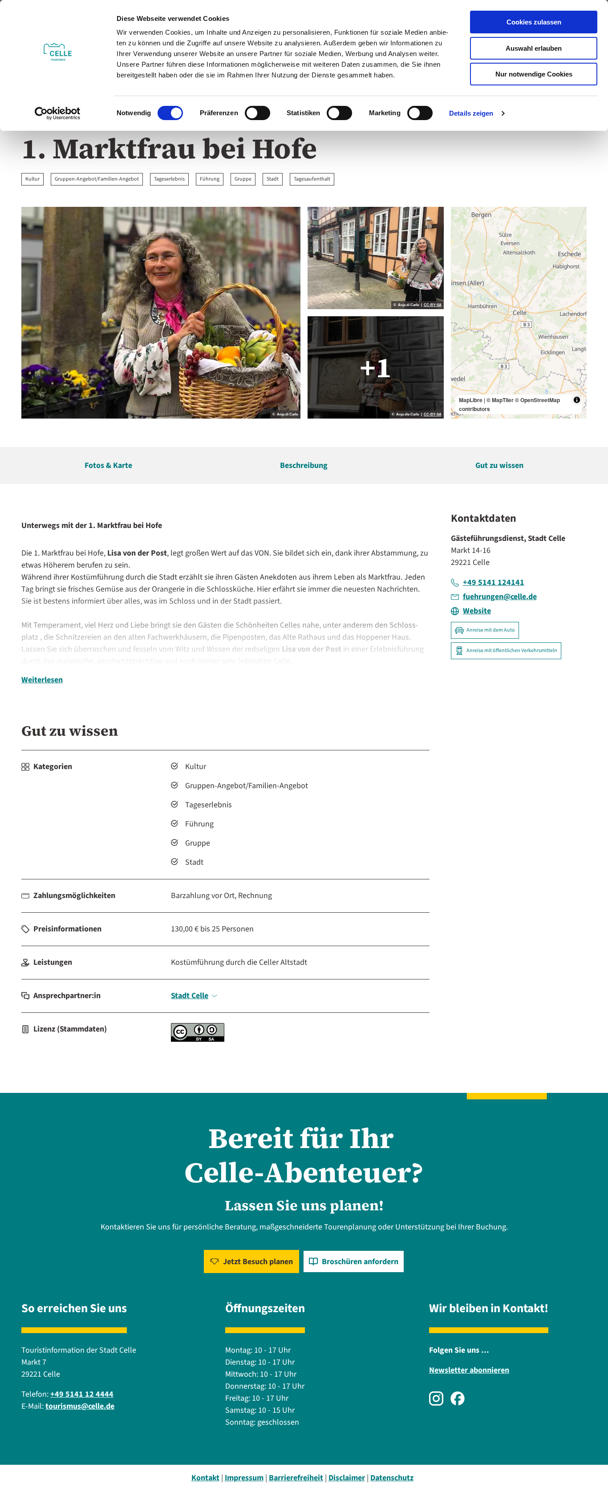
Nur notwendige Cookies (533, 74)
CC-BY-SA (433, 305)
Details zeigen (471, 113)
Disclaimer (346, 1477)
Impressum (244, 1477)
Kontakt (205, 1477)
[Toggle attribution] (577, 400)
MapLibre (470, 400)
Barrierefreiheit (296, 1477)
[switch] (257, 113)
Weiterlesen (42, 679)
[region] (519, 313)
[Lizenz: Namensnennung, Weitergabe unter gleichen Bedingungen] (197, 1039)
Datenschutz (391, 1477)
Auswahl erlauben (534, 48)
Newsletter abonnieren (469, 1370)
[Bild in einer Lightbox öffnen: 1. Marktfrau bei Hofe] (160, 313)
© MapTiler (500, 400)
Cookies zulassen (534, 22)
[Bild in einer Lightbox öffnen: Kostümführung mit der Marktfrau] (376, 258)
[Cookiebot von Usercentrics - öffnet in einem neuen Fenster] (58, 113)
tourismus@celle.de (79, 1406)
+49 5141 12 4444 (81, 1394)
